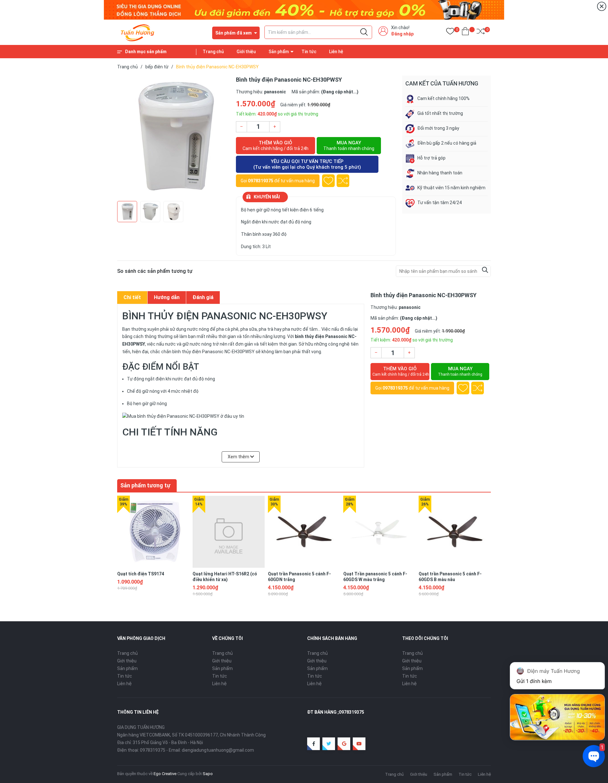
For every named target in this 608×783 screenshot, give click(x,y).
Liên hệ (336, 51)
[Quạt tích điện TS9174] (153, 532)
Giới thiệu (246, 51)
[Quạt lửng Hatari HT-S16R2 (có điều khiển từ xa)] (229, 532)
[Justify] (364, 32)
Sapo (208, 773)
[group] (173, 137)
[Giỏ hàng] (465, 32)
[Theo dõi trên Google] (344, 743)
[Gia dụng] (304, 9)
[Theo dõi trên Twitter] (328, 743)
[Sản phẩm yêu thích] (450, 32)
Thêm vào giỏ (275, 145)
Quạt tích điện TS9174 (140, 573)
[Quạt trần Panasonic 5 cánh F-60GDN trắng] (304, 532)
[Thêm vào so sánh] (343, 180)
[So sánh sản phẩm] (480, 32)
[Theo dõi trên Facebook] (313, 743)
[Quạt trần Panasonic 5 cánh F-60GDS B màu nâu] (455, 532)
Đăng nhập (402, 33)
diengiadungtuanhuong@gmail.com (218, 750)
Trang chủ (213, 51)
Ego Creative (165, 773)
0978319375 (260, 180)
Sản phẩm (279, 51)
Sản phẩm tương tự (145, 485)
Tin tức (308, 51)
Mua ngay (348, 145)
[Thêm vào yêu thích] (328, 180)
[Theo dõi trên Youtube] (359, 743)
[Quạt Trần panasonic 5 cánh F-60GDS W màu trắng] (379, 532)
